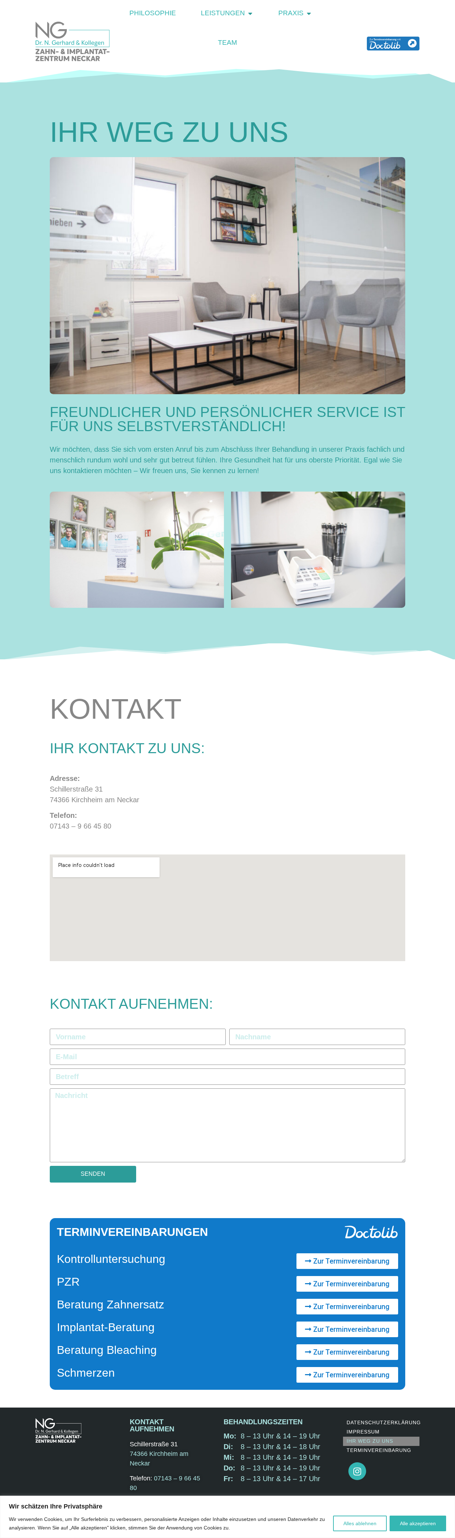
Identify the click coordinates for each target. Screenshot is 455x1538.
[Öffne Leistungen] (250, 13)
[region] (227, 1517)
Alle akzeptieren (418, 1523)
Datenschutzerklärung (383, 1422)
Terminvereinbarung (379, 1450)
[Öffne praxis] (308, 13)
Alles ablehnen (359, 1523)
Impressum (363, 1432)
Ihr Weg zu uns (370, 1441)
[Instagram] (357, 1471)
